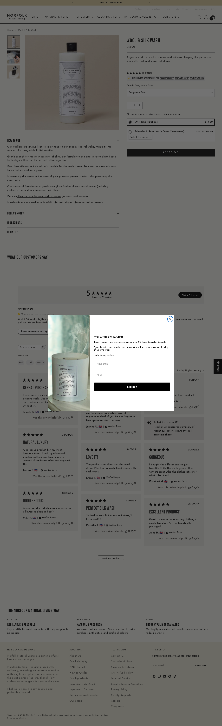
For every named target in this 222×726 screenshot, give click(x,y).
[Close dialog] (170, 319)
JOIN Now (132, 387)
